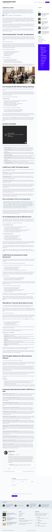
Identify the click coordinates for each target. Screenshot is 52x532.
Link (4, 55)
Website (32, 481)
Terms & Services (29, 530)
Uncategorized (40, 42)
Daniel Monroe (11, 451)
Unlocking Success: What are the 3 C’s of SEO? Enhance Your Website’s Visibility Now (45, 32)
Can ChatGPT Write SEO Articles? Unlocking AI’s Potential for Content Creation (33, 505)
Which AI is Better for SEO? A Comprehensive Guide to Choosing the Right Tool (45, 28)
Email (22, 481)
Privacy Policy (34, 530)
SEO (41, 2)
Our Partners (20, 515)
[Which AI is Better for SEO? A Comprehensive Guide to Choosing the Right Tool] (39, 28)
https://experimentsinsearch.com (42, 523)
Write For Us (47, 2)
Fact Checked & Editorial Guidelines (10, 471)
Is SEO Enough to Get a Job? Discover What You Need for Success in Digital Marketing (12, 518)
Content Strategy (40, 38)
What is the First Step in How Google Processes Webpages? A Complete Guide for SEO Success (12, 523)
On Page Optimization (41, 39)
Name (13, 481)
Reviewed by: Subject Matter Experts (28, 471)
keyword (4, 45)
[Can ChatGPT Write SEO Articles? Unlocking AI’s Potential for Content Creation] (39, 22)
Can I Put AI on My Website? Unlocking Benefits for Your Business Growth (45, 14)
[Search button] (48, 9)
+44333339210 (40, 520)
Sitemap (20, 516)
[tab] (11, 454)
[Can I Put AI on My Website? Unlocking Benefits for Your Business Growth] (39, 14)
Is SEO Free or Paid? (44, 18)
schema (26, 229)
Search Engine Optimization (17, 15)
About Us (35, 2)
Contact (39, 2)
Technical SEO (40, 41)
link (29, 186)
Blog (43, 2)
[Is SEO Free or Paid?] (39, 19)
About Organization (21, 513)
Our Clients (20, 514)
